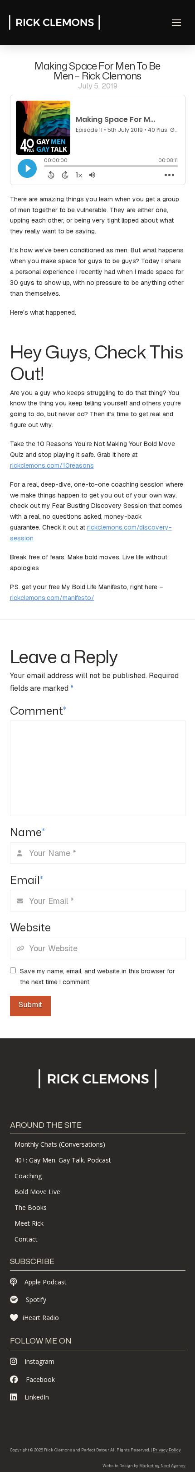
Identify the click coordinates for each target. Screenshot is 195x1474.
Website (30, 927)
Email (27, 880)
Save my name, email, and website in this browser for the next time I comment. (97, 976)
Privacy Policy (167, 1450)
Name (27, 832)
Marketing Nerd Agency (162, 1466)
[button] (176, 22)
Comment (38, 710)
